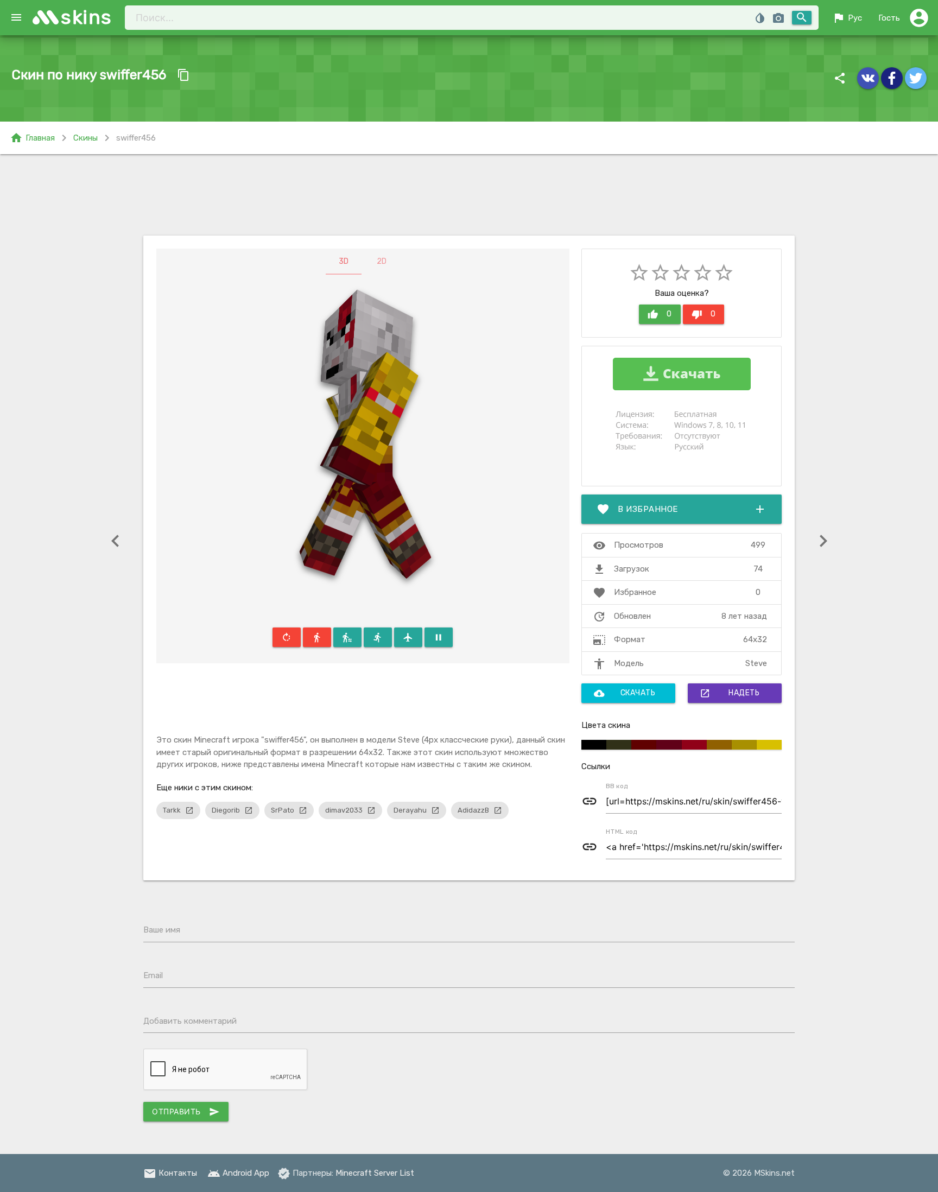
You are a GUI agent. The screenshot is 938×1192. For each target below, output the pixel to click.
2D (381, 261)
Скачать (625, 693)
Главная (32, 137)
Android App (238, 1173)
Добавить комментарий (190, 1021)
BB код (617, 786)
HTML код (621, 831)
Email (153, 975)
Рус (847, 17)
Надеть (729, 693)
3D (343, 261)
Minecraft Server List (374, 1173)
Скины (85, 138)
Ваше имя (161, 930)
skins (86, 17)
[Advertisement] (469, 194)
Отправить (186, 1111)
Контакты (170, 1173)
